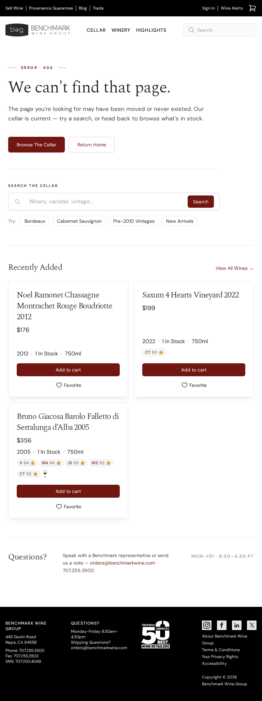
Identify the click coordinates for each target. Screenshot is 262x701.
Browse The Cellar (36, 145)
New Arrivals (179, 221)
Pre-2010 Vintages (134, 221)
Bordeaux (35, 221)
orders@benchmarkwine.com (122, 563)
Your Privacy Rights (220, 656)
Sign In (208, 8)
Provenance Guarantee (51, 8)
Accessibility (214, 663)
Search (200, 202)
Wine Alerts (232, 8)
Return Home (91, 145)
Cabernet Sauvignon (79, 221)
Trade (98, 8)
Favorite (72, 385)
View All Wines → (235, 268)
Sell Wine (14, 8)
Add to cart (68, 370)
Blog (83, 8)
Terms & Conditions (221, 650)
